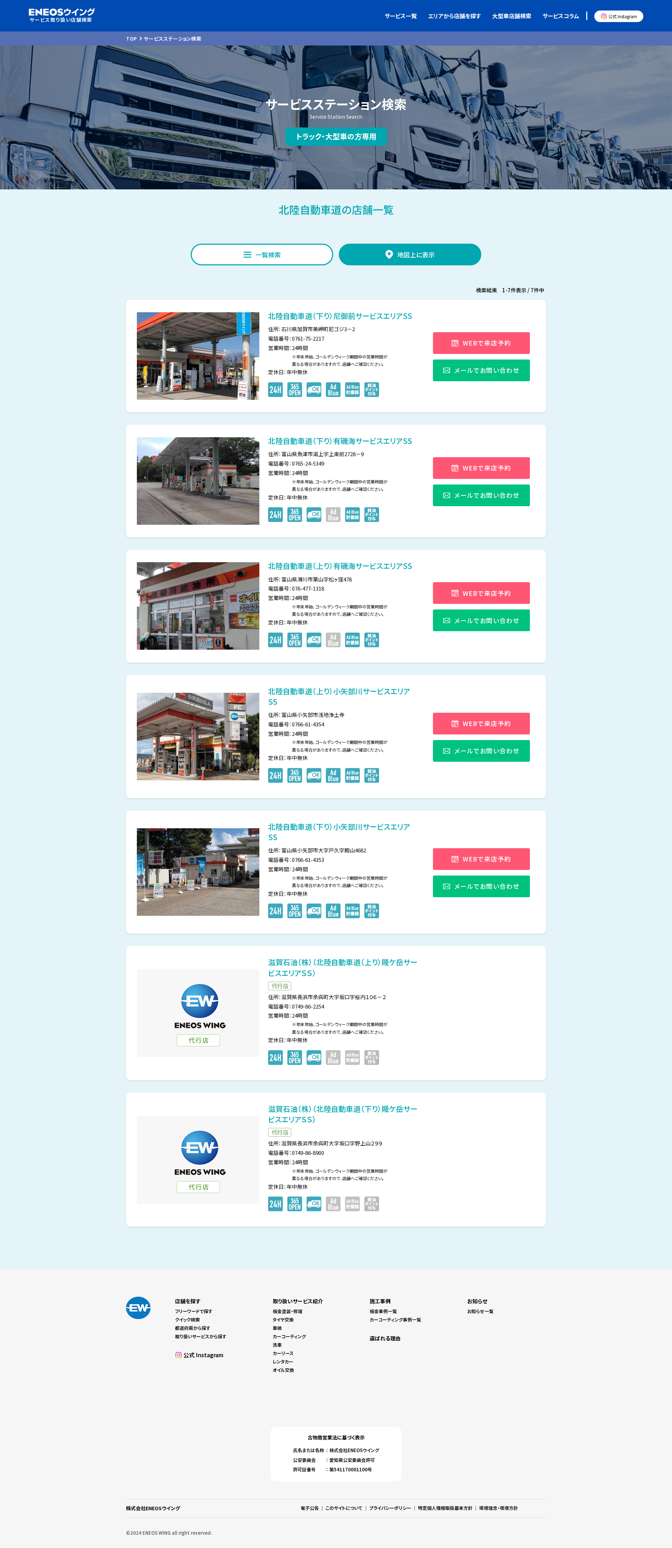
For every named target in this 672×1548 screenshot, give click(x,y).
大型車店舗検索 (511, 16)
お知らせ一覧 (480, 1311)
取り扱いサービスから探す (200, 1336)
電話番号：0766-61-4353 (296, 859)
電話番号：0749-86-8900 (296, 1152)
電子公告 (310, 1508)
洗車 (277, 1344)
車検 (277, 1328)
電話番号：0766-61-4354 (296, 724)
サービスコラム (560, 16)
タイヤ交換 (283, 1319)
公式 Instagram (622, 16)
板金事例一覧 (383, 1311)
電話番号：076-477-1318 (296, 588)
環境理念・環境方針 (498, 1508)
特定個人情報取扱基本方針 (445, 1508)
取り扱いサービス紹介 (298, 1301)
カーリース (283, 1353)
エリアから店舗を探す (454, 16)
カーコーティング (289, 1336)
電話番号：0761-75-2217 (296, 338)
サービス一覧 (401, 16)
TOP (131, 38)
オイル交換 (283, 1370)
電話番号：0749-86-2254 (296, 1006)
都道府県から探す (192, 1328)
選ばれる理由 (385, 1338)
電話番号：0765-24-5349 (296, 463)
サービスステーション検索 (172, 38)
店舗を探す (187, 1301)
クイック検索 (187, 1319)
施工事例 (380, 1301)
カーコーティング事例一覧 (395, 1319)
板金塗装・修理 (287, 1311)
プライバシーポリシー (390, 1508)
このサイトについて (344, 1508)
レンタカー (283, 1361)
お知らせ (477, 1301)
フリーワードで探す (193, 1311)
